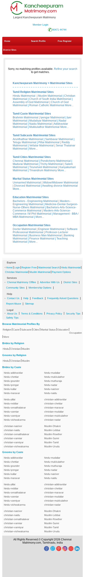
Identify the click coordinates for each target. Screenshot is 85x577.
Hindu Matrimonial (24, 95)
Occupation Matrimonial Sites (32, 225)
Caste (16, 329)
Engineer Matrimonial (51, 229)
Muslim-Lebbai (52, 430)
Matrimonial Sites (61, 83)
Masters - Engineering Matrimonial (42, 202)
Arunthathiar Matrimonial (28, 139)
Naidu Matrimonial (40, 123)
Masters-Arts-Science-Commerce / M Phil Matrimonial (42, 212)
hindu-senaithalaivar (15, 407)
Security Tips (73, 313)
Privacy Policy (54, 313)
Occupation (75, 332)
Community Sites (15, 287)
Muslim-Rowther (53, 434)
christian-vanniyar (14, 442)
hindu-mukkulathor (54, 376)
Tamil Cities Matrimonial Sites (32, 157)
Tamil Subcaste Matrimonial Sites (34, 135)
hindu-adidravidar (13, 372)
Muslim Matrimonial (50, 95)
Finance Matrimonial (41, 238)
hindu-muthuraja (53, 381)
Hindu (6, 348)
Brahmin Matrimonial (25, 117)
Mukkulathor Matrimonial (44, 127)
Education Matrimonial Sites (31, 197)
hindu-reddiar (11, 403)
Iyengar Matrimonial (52, 117)
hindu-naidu (50, 393)
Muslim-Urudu (52, 446)
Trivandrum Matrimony (43, 170)
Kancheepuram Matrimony (30, 83)
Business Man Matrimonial (45, 235)
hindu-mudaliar (52, 372)
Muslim (26, 348)
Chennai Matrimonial (26, 160)
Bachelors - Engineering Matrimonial (35, 201)
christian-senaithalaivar (16, 434)
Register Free (29, 267)
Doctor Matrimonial (24, 229)
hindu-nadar (50, 385)
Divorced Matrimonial (27, 185)
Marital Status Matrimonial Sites (33, 178)
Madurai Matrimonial (25, 164)
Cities (36, 329)
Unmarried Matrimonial (27, 182)
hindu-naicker (51, 389)
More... (69, 105)
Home (7, 41)
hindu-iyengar (11, 385)
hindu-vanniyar (12, 415)
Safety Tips (12, 317)
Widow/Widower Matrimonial (60, 182)
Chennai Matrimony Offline (21, 282)
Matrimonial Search (48, 267)
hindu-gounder (12, 381)
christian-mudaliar (54, 411)
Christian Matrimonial (16, 272)
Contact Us (13, 298)
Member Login (40, 24)
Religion (7, 329)
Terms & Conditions (32, 313)
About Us (12, 313)
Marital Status (48, 329)
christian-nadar (52, 419)
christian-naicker (13, 426)
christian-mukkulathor (56, 415)
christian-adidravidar (55, 399)
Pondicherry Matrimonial (56, 160)
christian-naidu (12, 430)
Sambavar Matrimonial (59, 139)
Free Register (65, 41)
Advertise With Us (50, 282)
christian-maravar (54, 407)
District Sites (9, 50)
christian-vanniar (13, 438)
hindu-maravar (12, 393)
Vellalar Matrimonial (41, 145)
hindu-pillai (9, 399)
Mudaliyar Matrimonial (43, 120)
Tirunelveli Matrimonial (43, 167)
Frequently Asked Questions (62, 298)
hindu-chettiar (11, 376)
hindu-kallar (10, 389)
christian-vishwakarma (16, 446)
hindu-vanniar (11, 411)
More (6, 336)
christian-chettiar (53, 403)
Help (25, 298)
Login (17, 267)
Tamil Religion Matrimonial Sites (33, 92)
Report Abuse (13, 303)
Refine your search (65, 68)
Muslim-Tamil (51, 442)
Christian (15, 348)
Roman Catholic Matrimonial (46, 105)
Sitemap (29, 303)
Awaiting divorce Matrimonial (60, 185)
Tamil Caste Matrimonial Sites (32, 113)
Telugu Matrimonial (24, 142)
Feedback (37, 298)
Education (62, 329)
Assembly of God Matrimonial (31, 102)
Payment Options (61, 272)
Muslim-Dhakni (52, 426)
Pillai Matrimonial (49, 142)
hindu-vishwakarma (14, 419)
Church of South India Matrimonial (50, 99)
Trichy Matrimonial (51, 164)
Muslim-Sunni (51, 438)
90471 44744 (59, 29)
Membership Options (40, 287)
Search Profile (38, 41)
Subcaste (26, 329)
